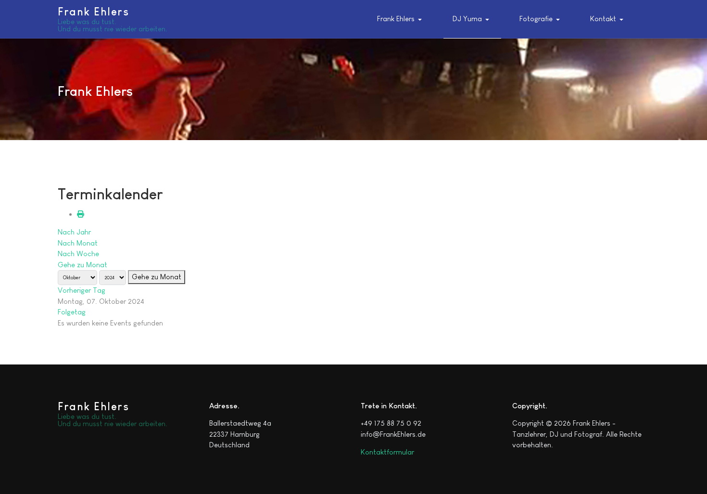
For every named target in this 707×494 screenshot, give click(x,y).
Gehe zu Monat (82, 264)
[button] (401, 19)
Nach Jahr (74, 232)
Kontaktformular (387, 452)
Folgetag (72, 312)
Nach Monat (78, 243)
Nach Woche (78, 253)
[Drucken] (80, 214)
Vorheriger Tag (81, 290)
